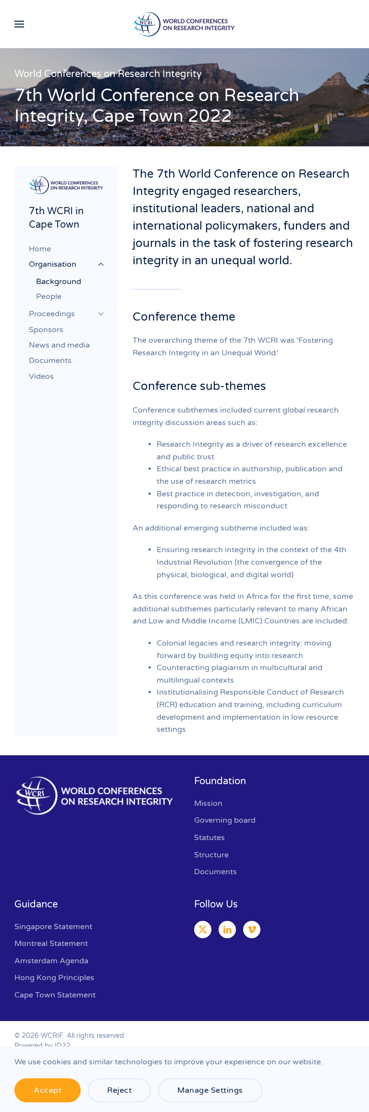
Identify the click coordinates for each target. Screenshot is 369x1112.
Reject (119, 1090)
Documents (50, 360)
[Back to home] (184, 24)
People (49, 296)
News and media (59, 345)
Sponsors (46, 330)
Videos (41, 376)
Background (58, 281)
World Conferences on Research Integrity (108, 74)
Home (40, 249)
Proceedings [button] (52, 314)
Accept (48, 1090)
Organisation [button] (52, 264)
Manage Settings (210, 1090)
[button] (19, 24)
